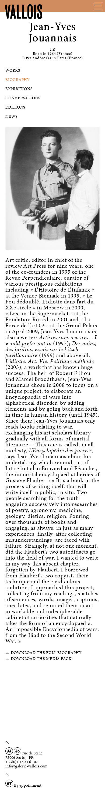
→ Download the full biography (43, 652)
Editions (15, 107)
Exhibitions (18, 88)
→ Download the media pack (38, 658)
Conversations (22, 98)
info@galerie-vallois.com (26, 766)
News (11, 116)
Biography (17, 79)
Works (12, 70)
